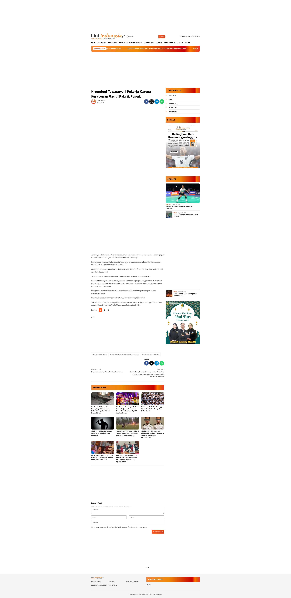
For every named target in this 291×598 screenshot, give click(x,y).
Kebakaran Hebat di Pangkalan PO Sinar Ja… (185, 295)
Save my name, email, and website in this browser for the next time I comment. (120, 527)
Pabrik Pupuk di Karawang (150, 354)
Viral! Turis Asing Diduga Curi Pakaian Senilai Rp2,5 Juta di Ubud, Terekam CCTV (102, 457)
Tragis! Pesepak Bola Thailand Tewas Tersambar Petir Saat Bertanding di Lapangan (127, 433)
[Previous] (169, 146)
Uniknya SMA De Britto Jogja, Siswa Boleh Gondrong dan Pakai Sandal (152, 409)
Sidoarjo (172, 96)
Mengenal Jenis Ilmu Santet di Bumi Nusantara (106, 370)
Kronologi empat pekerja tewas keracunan (124, 354)
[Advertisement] (145, 16)
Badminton (173, 104)
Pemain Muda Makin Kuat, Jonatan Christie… (179, 207)
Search (161, 37)
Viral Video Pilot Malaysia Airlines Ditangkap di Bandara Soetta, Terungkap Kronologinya (152, 434)
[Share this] (146, 101)
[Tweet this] (151, 101)
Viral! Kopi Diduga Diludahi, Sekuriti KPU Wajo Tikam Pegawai (101, 433)
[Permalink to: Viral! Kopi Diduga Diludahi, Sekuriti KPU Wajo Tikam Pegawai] (102, 423)
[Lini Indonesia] (108, 36)
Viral (171, 100)
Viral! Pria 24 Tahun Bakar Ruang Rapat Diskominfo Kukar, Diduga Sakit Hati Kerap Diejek (100, 410)
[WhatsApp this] (161, 101)
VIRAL (175, 213)
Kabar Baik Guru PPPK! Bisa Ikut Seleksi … (186, 216)
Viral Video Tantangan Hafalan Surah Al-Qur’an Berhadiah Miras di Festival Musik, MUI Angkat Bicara (127, 410)
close (147, 567)
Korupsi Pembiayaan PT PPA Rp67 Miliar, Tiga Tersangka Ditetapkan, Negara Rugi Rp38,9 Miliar (126, 458)
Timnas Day (173, 107)
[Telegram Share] (156, 101)
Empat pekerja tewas (100, 354)
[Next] (196, 146)
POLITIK (168, 204)
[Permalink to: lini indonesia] (93, 101)
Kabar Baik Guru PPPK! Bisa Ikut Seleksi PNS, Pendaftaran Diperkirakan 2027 (132, 49)
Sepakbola (173, 111)
